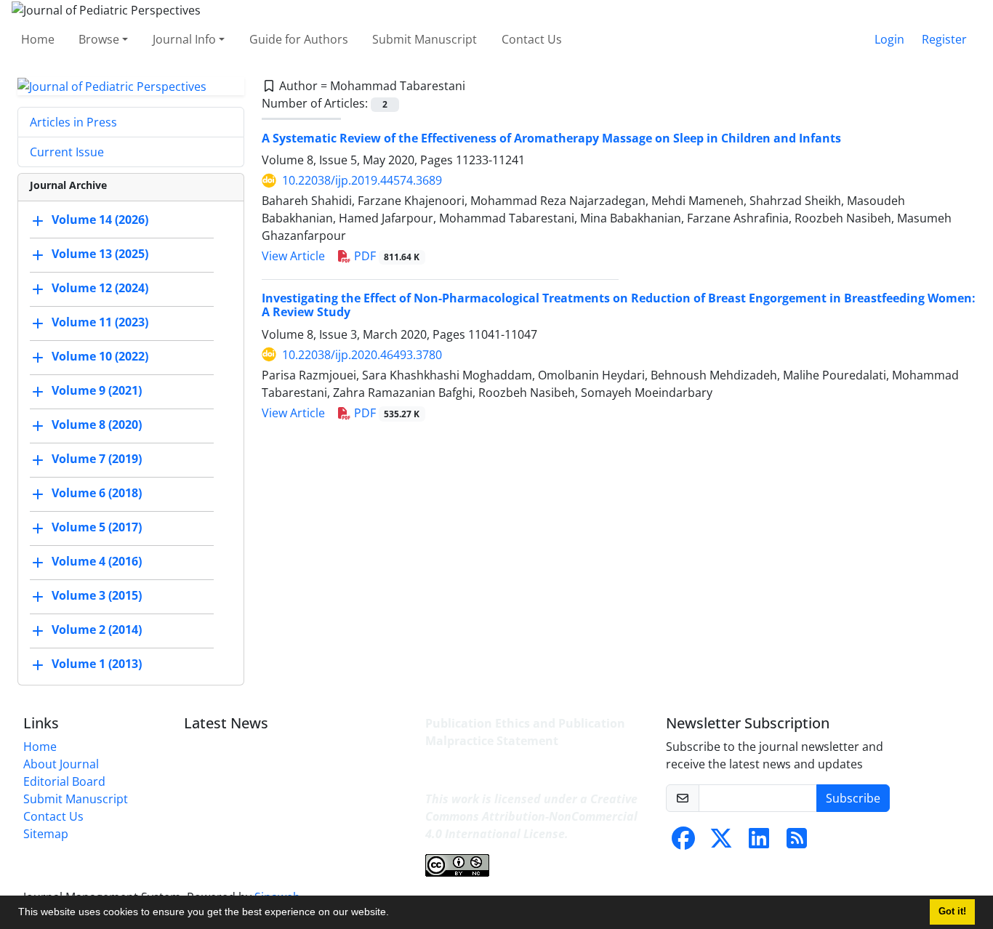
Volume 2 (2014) (97, 630)
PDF (385, 256)
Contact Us (532, 39)
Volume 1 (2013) (97, 664)
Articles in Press (73, 122)
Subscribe (853, 798)
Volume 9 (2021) (97, 391)
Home (38, 39)
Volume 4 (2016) (97, 562)
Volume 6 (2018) (97, 494)
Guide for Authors (298, 39)
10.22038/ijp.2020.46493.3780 (362, 355)
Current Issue (67, 152)
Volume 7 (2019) (97, 459)
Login (889, 39)
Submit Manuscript (424, 39)
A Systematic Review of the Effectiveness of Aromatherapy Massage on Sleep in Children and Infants (551, 138)
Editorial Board (64, 781)
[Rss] (796, 842)
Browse (99, 39)
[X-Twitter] (721, 842)
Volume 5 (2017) (97, 528)
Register (944, 39)
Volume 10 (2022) (100, 357)
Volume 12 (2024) (100, 289)
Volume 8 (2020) (97, 425)
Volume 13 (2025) (100, 254)
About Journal (61, 764)
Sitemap (45, 834)
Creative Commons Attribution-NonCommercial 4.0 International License (531, 816)
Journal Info (184, 39)
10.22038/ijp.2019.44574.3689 (362, 180)
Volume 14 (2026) (100, 220)
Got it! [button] (952, 911)
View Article (293, 256)
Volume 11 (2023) (100, 323)
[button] (394, 914)
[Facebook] (683, 842)
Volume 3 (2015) (97, 596)
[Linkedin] (758, 842)
